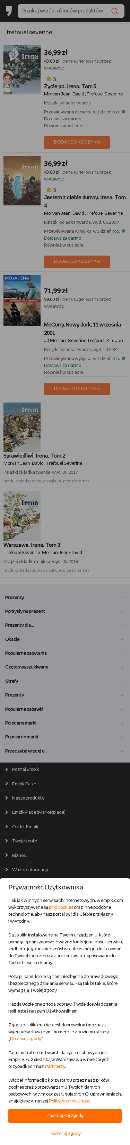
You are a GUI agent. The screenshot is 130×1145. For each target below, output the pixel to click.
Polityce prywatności (70, 1101)
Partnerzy (55, 1066)
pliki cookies (61, 907)
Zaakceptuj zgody (65, 1116)
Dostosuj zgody (25, 1039)
